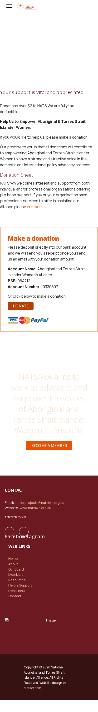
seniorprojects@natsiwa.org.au (39, 502)
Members (16, 574)
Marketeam (32, 688)
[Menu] (9, 6)
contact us (36, 206)
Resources (17, 580)
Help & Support (20, 585)
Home (13, 558)
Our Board (16, 569)
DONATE (21, 306)
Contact (14, 596)
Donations (16, 590)
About (13, 564)
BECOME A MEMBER (49, 445)
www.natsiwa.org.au (35, 508)
